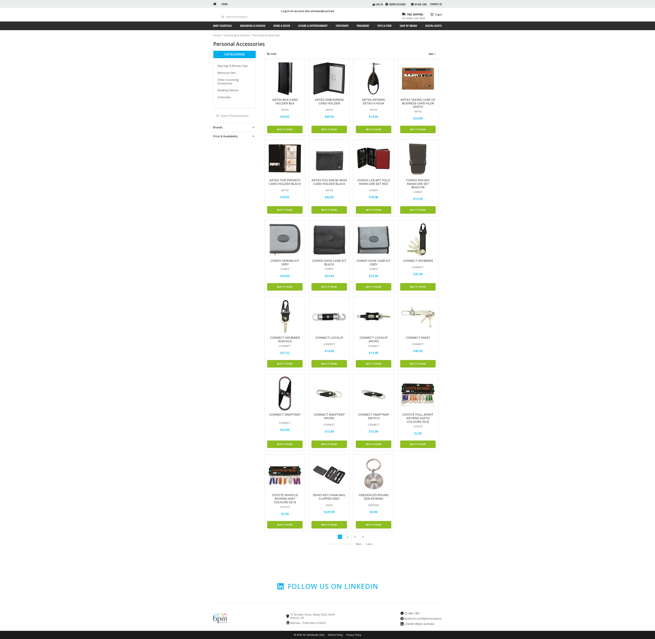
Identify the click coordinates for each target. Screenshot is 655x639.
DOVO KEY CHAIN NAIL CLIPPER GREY (329, 497)
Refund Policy (335, 634)
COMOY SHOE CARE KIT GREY (373, 262)
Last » (369, 544)
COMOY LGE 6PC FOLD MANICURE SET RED (373, 182)
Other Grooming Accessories (228, 81)
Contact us (436, 4)
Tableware (363, 26)
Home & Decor (281, 26)
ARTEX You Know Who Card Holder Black (329, 182)
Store (225, 4)
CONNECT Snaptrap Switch (373, 416)
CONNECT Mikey (418, 337)
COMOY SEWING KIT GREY (284, 262)
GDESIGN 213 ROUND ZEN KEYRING (374, 497)
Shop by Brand (408, 26)
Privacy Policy (353, 634)
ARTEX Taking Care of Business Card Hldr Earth (418, 103)
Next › (359, 544)
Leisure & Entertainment (313, 26)
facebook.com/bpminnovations (423, 618)
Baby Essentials (222, 26)
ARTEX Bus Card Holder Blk (285, 101)
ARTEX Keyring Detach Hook (373, 101)
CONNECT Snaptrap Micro (329, 416)
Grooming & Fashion (252, 26)
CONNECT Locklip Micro (374, 339)
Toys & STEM (384, 26)
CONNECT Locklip (329, 337)
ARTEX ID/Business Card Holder (329, 101)
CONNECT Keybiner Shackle (285, 339)
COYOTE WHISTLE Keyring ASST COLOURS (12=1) (285, 499)
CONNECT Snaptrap (284, 414)
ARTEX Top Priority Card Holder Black (285, 182)
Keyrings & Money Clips (232, 66)
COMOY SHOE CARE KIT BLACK (329, 262)
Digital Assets (433, 26)
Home (217, 35)
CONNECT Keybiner (418, 260)
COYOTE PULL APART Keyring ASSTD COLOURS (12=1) (417, 418)
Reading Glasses (227, 90)
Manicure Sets (226, 73)
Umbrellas (224, 97)
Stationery (342, 26)
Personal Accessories (266, 35)
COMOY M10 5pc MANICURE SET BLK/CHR (418, 184)
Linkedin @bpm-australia (419, 624)
